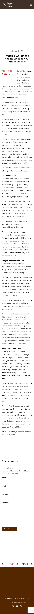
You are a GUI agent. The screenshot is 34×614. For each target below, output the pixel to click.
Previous (12, 564)
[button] (31, 5)
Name (4, 478)
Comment (6, 503)
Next (25, 564)
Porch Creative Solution (17, 602)
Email (4, 486)
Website (5, 494)
